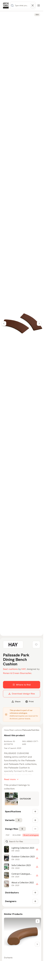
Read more (10, 779)
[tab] (7, 835)
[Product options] (38, 921)
